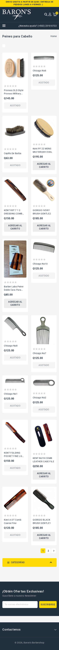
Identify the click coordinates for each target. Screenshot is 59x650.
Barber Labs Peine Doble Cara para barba (13, 288)
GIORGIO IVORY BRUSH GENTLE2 (42, 212)
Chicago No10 (40, 263)
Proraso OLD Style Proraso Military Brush (13, 92)
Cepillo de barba (12, 153)
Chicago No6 (39, 70)
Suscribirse (48, 604)
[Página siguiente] (53, 550)
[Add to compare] (24, 62)
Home (54, 36)
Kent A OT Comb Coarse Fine (12, 521)
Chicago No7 (39, 353)
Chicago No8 (11, 345)
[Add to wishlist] (24, 56)
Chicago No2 (39, 397)
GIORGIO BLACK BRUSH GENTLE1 (42, 521)
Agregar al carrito (44, 165)
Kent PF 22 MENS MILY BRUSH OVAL (42, 150)
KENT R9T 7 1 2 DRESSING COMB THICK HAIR (13, 212)
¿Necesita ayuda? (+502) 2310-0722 (38, 26)
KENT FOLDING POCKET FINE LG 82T (13, 455)
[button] (46, 15)
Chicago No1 (11, 394)
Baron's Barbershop (34, 642)
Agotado (15, 105)
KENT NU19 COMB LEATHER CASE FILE (43, 460)
